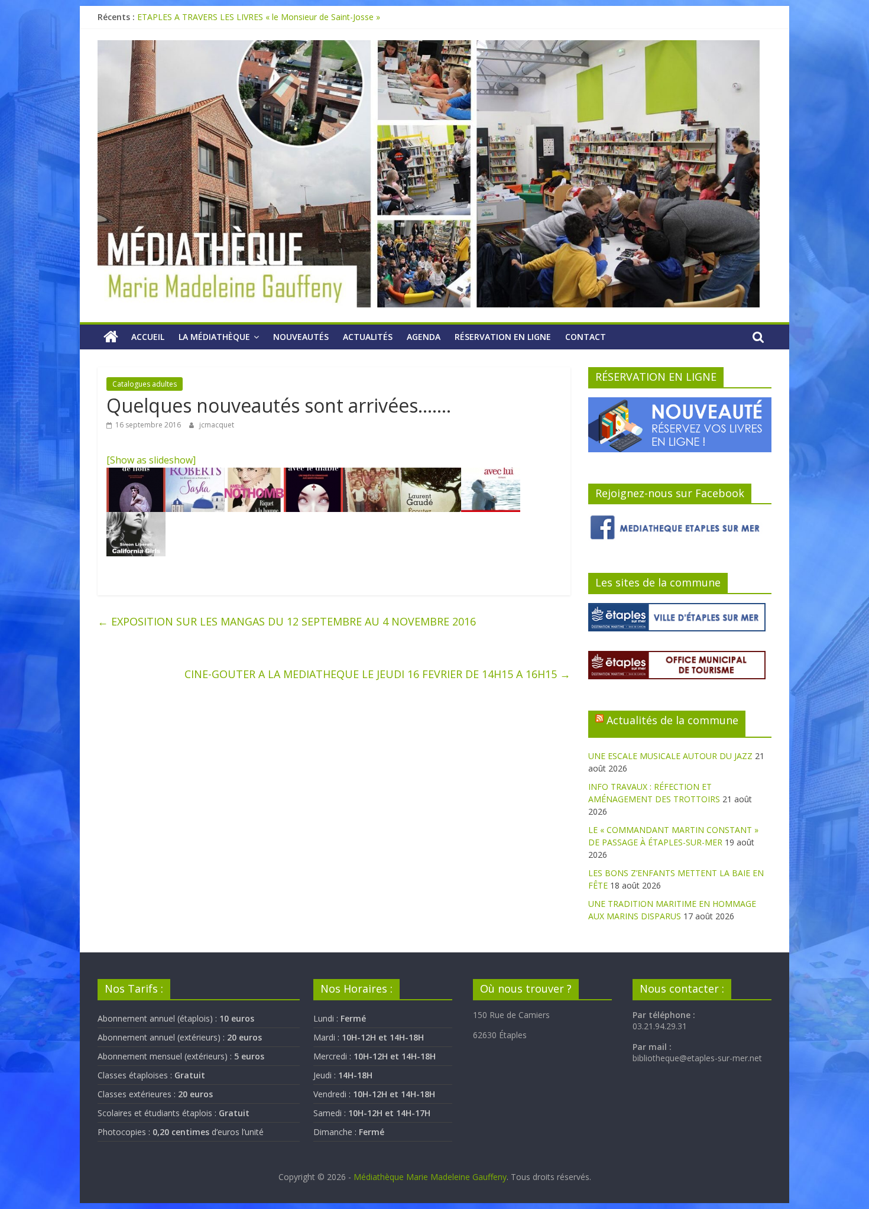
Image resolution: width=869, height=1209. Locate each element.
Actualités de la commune (672, 720)
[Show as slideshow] (151, 459)
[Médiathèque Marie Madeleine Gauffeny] (111, 337)
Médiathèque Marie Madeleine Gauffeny (430, 1176)
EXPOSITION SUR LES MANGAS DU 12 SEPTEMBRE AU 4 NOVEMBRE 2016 (287, 621)
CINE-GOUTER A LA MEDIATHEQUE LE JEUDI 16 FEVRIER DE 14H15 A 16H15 (377, 674)
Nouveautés (301, 336)
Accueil (147, 336)
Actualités (368, 336)
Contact (585, 336)
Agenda (423, 336)
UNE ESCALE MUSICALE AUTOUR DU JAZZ (670, 755)
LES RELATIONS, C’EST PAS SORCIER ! (210, 16)
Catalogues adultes (144, 384)
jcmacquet (216, 425)
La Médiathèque (214, 336)
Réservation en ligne (503, 336)
